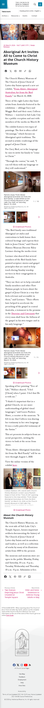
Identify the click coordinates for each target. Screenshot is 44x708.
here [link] (15, 465)
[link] (5, 576)
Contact (34, 16)
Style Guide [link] (9, 615)
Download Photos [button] (23, 226)
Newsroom (6, 11)
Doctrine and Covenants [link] (23, 313)
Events (25, 16)
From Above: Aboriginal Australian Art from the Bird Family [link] (21, 92)
